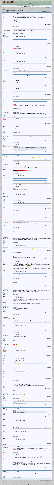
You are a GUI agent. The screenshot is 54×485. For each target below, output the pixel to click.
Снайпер (22, 10)
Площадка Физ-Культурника (9, 10)
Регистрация (35, 2)
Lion (20, 10)
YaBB (22, 484)
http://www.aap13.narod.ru (15, 171)
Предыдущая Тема (44, 11)
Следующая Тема (49, 11)
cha (18, 10)
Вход (31, 2)
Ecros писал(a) (21, 410)
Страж (13, 26)
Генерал (6, 9)
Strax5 (17, 10)
